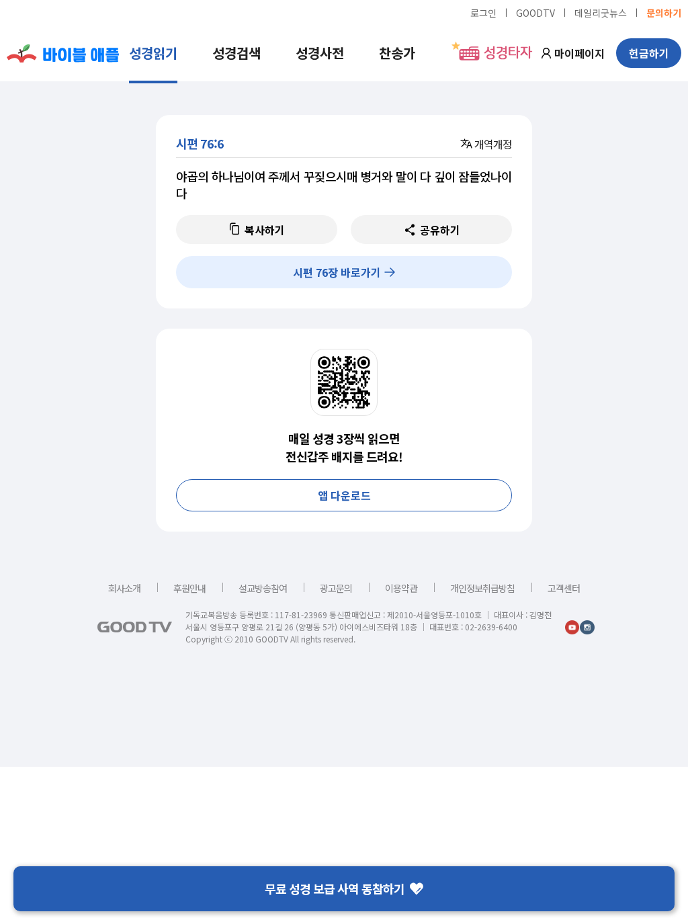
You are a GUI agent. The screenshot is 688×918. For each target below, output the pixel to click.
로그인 (483, 12)
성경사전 (320, 52)
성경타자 (508, 53)
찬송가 (397, 52)
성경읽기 (153, 52)
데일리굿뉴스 (600, 12)
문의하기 (663, 12)
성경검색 (236, 52)
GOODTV (535, 12)
